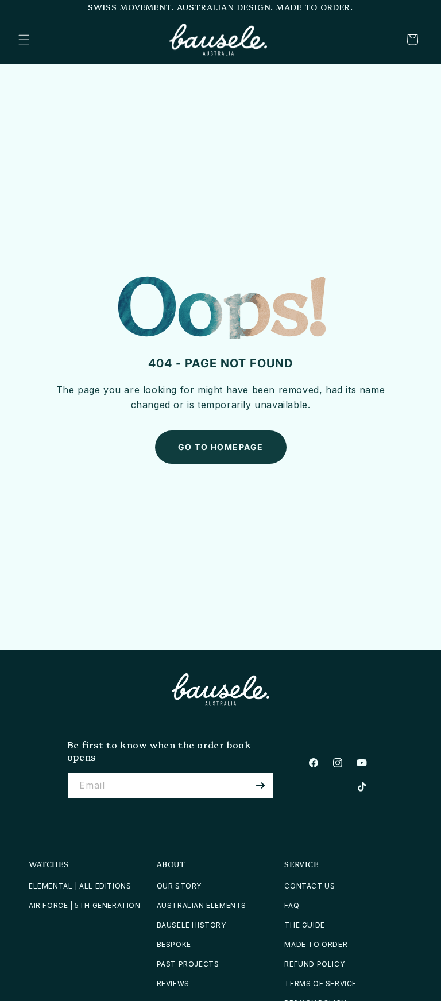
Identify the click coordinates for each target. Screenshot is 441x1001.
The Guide (304, 925)
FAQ (291, 905)
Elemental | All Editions (80, 886)
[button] (24, 39)
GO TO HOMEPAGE (221, 447)
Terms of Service (320, 983)
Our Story (179, 886)
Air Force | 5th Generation (85, 905)
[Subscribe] (260, 785)
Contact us (309, 886)
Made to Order (315, 944)
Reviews (173, 983)
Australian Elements (201, 905)
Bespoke (174, 944)
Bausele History (191, 925)
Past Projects (188, 964)
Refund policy (314, 964)
